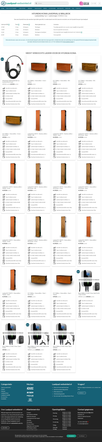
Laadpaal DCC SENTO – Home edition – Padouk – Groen (11, 240)
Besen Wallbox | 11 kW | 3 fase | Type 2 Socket (11, 347)
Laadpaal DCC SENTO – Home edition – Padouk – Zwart (11, 294)
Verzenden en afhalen (32, 414)
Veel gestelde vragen (32, 429)
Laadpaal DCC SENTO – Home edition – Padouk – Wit (87, 240)
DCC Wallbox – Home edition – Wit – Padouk (61, 81)
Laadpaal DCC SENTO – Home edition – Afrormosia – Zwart (87, 187)
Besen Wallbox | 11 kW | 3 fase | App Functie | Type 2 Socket (89, 294)
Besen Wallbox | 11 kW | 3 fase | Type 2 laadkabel (62, 347)
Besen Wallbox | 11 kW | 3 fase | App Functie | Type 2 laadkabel (38, 347)
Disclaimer (29, 422)
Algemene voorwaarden (33, 426)
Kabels (45, 8)
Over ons (67, 8)
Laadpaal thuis (4, 393)
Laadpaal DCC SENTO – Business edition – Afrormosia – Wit (38, 187)
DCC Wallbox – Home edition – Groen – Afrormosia (11, 134)
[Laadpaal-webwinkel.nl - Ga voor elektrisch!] (16, 3)
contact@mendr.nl (83, 423)
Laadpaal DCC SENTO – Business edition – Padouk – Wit (38, 134)
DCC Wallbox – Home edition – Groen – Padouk (37, 81)
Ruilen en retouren (31, 416)
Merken (30, 8)
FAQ (73, 8)
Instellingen (82, 436)
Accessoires (52, 8)
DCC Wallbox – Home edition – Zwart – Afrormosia (37, 294)
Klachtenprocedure (32, 428)
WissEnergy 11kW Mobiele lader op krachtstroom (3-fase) (10, 81)
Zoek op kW (22, 8)
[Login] (99, 3)
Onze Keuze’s (38, 8)
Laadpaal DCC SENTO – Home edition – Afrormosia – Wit (62, 240)
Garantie (29, 420)
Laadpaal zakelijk (5, 395)
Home (2, 8)
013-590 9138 (83, 421)
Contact (78, 8)
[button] (93, 3)
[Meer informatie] (9, 24)
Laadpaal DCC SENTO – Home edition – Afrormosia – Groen (62, 187)
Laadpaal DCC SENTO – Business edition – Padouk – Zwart (63, 134)
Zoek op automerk (11, 8)
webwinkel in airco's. (17, 423)
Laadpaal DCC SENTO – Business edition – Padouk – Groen (12, 187)
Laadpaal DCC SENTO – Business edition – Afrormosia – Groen (38, 240)
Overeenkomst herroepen (33, 418)
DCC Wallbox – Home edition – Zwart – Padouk (62, 294)
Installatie (60, 8)
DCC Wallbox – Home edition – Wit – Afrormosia (87, 81)
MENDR (3, 423)
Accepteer (71, 436)
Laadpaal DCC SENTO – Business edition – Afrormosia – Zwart (88, 134)
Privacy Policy (30, 424)
